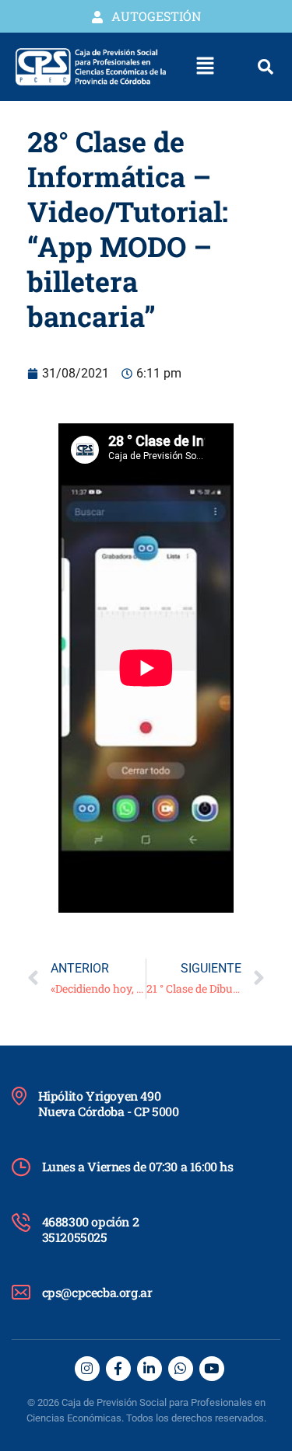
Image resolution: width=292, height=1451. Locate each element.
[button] (205, 67)
